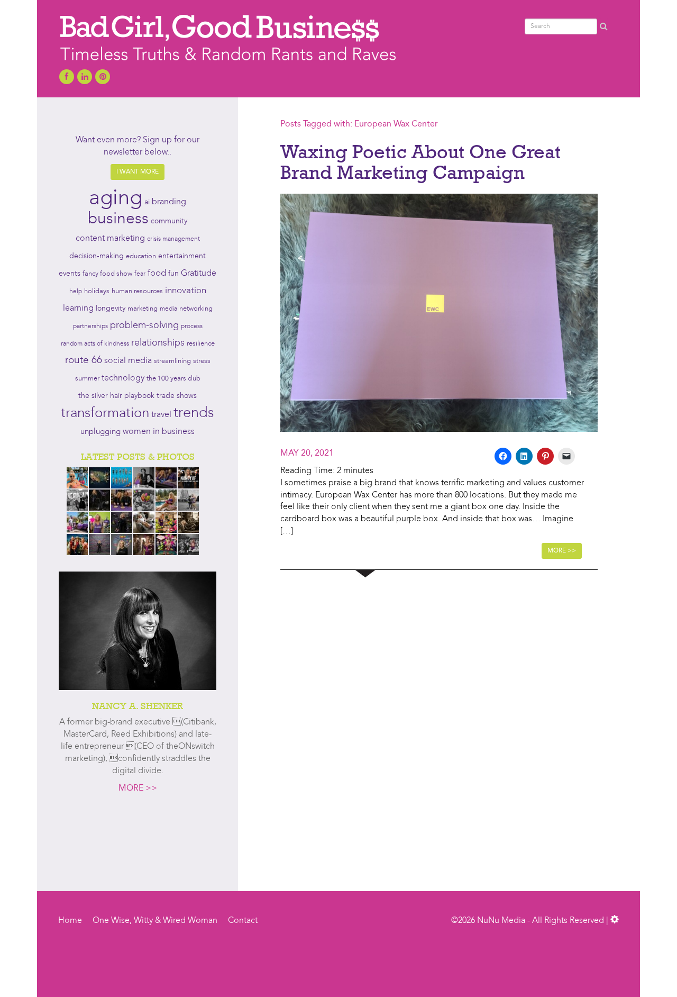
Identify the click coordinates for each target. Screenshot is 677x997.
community (169, 221)
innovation (185, 290)
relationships (158, 343)
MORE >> (137, 788)
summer (87, 378)
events (69, 273)
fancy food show (107, 273)
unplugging (100, 432)
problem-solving (144, 325)
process (192, 326)
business (118, 219)
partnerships (90, 326)
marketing (142, 308)
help (75, 291)
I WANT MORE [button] (137, 172)
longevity (110, 308)
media (168, 309)
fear (139, 274)
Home (70, 921)
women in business (159, 432)
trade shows (177, 396)
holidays (96, 291)
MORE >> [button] (561, 551)
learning (78, 308)
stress (202, 361)
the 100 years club (173, 378)
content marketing (110, 238)
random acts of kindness (95, 344)
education (141, 256)
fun (173, 273)
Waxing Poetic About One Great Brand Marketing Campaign (420, 162)
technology (123, 378)
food (157, 273)
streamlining (172, 361)
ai (147, 202)
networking (196, 308)
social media (128, 361)
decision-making (96, 256)
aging (115, 199)
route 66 (83, 361)
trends (193, 413)
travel (161, 415)
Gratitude (198, 273)
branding (169, 202)
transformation (105, 413)
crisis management (173, 239)
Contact (243, 921)
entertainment (182, 256)
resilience (201, 343)
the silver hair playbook (116, 396)
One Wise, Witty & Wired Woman (155, 921)
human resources (137, 291)
